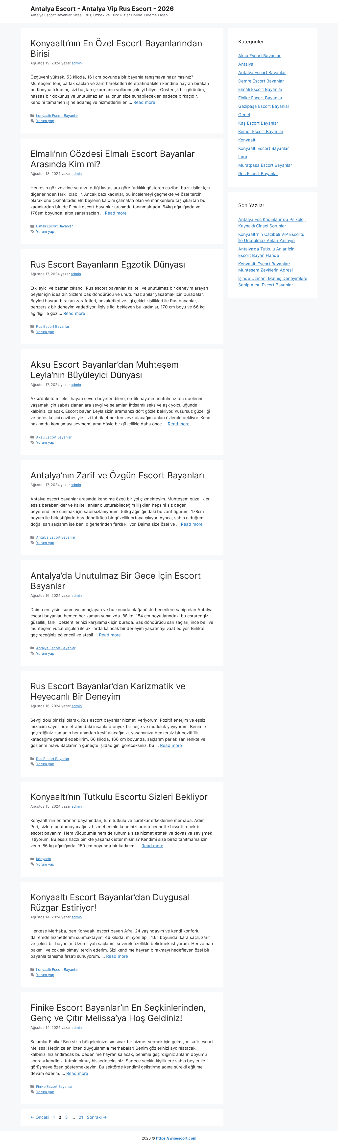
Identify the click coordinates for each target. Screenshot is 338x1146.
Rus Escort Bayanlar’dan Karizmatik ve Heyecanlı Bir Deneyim (107, 691)
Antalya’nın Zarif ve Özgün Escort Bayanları (117, 475)
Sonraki (97, 1117)
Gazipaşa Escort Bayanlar (263, 106)
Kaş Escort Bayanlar (258, 123)
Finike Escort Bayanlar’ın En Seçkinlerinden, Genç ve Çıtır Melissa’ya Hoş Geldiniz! (118, 1012)
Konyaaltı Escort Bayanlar (57, 115)
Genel (244, 114)
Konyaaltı (43, 859)
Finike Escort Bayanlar (54, 1086)
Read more (144, 102)
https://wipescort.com (176, 1138)
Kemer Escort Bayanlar (260, 131)
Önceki (39, 1117)
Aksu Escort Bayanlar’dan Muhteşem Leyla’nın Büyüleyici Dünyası (104, 369)
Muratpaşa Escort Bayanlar (265, 165)
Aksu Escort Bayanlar (54, 437)
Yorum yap (45, 121)
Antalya (245, 64)
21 (81, 1117)
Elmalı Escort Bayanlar (54, 226)
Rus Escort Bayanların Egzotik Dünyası (107, 264)
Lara (242, 156)
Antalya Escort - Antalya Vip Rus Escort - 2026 (102, 8)
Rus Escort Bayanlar (52, 326)
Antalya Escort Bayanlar (55, 537)
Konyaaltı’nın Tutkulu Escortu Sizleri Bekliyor (119, 796)
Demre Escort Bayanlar (261, 81)
